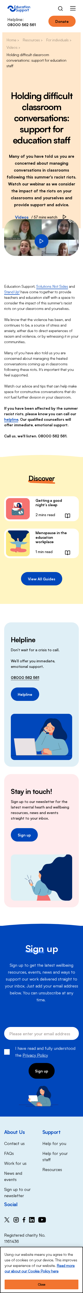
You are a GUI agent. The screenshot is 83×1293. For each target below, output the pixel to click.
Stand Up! (12, 291)
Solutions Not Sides (52, 286)
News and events (13, 1176)
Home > (12, 39)
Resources (52, 1169)
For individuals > (58, 39)
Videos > (13, 47)
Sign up (24, 834)
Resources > (32, 39)
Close (41, 1284)
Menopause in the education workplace (51, 537)
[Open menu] (73, 9)
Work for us (15, 1163)
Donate (62, 21)
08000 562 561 (25, 677)
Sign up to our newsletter (17, 1192)
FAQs (9, 1153)
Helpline (25, 694)
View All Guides (41, 578)
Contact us (14, 1143)
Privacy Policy (35, 1055)
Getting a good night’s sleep (49, 502)
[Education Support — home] (18, 9)
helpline (11, 419)
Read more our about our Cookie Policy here (40, 1268)
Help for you (54, 1143)
